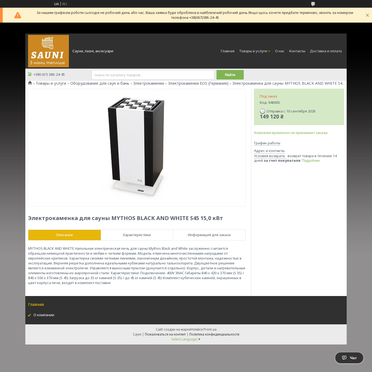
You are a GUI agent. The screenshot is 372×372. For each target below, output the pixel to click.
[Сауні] (48, 50)
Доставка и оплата (326, 50)
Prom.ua (210, 329)
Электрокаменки (148, 83)
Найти (230, 75)
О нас (280, 50)
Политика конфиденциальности (214, 334)
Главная (227, 50)
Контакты (297, 50)
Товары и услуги (253, 50)
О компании (43, 314)
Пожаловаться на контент (165, 334)
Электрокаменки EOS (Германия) (198, 83)
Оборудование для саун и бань (99, 83)
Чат (353, 358)
